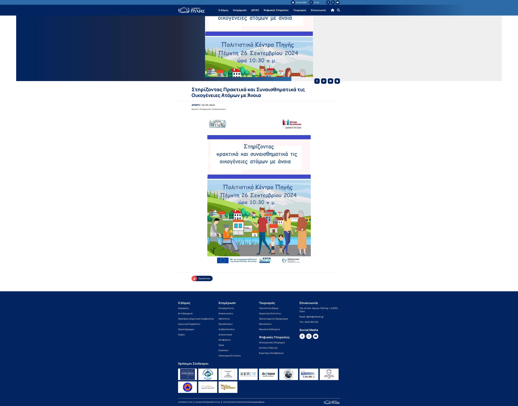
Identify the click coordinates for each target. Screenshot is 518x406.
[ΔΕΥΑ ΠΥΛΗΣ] (329, 374)
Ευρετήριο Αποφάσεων (271, 353)
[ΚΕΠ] (248, 374)
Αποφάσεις (225, 339)
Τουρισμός (299, 10)
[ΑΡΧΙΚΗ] (332, 10)
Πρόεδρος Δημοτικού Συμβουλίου (196, 318)
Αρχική (195, 109)
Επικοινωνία (318, 10)
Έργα (221, 345)
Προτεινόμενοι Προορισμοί (273, 318)
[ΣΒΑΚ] (308, 374)
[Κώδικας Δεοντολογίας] (228, 374)
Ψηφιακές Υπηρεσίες (276, 10)
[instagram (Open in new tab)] (333, 2)
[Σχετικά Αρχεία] (337, 81)
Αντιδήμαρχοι (185, 313)
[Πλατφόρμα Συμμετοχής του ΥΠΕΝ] (187, 374)
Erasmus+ (224, 350)
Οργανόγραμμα (186, 329)
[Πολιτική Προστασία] (187, 387)
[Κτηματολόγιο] (207, 387)
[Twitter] (323, 81)
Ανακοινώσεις (219, 109)
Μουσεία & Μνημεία (269, 329)
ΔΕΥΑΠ (255, 10)
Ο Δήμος (223, 10)
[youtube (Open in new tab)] (338, 2)
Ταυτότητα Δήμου (269, 308)
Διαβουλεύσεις (227, 329)
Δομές (181, 334)
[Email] (330, 81)
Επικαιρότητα (226, 308)
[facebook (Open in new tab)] (328, 2)
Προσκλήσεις (226, 324)
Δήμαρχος (183, 308)
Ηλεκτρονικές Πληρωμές (272, 342)
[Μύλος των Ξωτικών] (228, 387)
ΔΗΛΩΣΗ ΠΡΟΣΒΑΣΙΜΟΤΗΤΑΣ (207, 402)
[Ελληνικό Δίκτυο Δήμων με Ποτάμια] (207, 374)
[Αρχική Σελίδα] (191, 10)
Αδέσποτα (224, 318)
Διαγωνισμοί (225, 334)
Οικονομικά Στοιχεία (230, 355)
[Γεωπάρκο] (288, 374)
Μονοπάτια (265, 324)
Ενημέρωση (240, 10)
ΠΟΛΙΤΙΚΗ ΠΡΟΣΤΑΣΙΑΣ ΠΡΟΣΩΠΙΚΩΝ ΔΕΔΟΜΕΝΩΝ (243, 402)
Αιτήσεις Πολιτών (268, 347)
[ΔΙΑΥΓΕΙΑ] (268, 374)
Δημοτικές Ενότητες (270, 313)
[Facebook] (317, 81)
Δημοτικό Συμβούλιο (189, 324)
